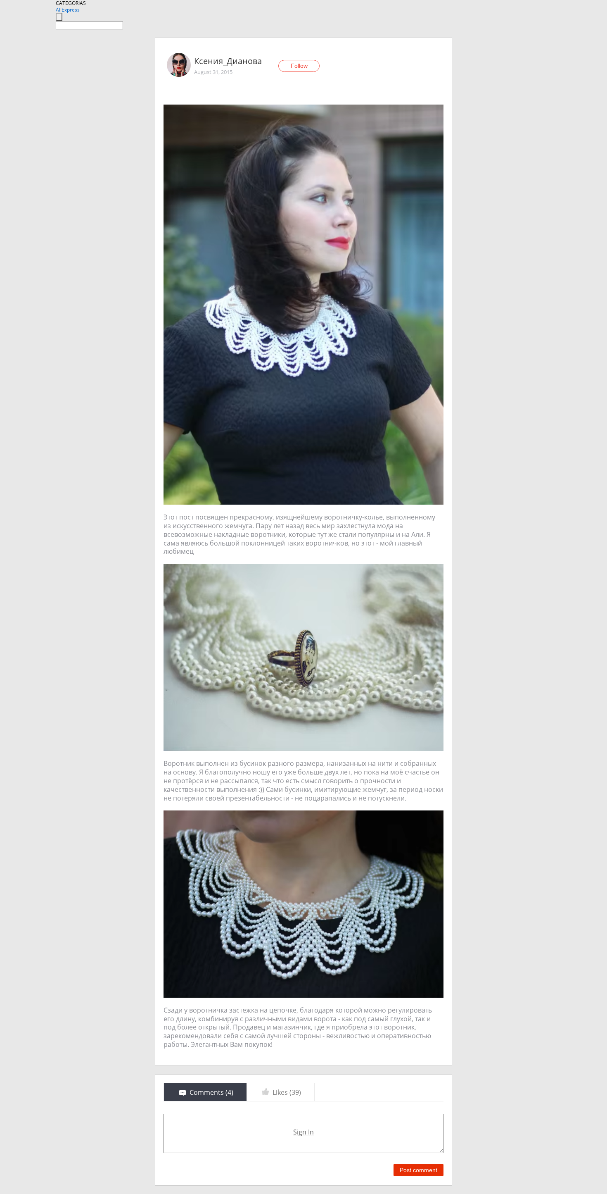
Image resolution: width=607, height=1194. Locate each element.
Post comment (418, 1170)
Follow (299, 65)
